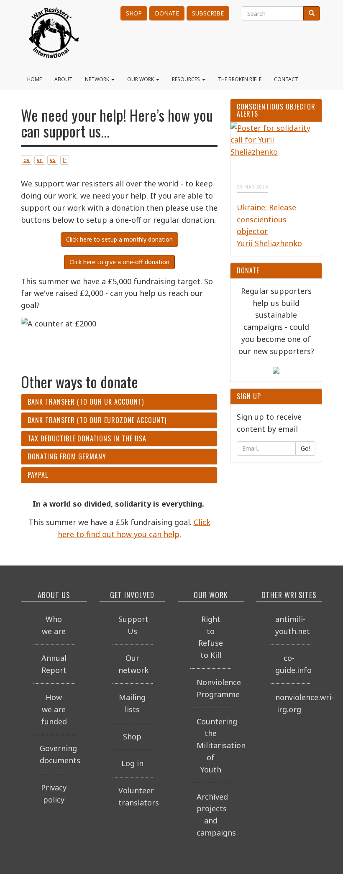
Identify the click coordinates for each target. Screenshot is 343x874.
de (26, 159)
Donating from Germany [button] (67, 456)
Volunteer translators (135, 796)
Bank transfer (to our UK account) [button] (86, 402)
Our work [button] (141, 79)
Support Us (133, 625)
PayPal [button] (38, 475)
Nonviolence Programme (214, 688)
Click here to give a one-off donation (119, 262)
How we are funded (54, 709)
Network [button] (97, 79)
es (53, 159)
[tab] (119, 402)
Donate (167, 13)
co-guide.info (292, 664)
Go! (305, 448)
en (40, 159)
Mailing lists (132, 703)
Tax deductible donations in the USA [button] (87, 438)
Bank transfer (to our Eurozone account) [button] (97, 420)
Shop (134, 13)
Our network (133, 664)
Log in (132, 763)
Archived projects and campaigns (214, 815)
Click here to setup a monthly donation (119, 239)
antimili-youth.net (292, 625)
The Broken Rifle (239, 79)
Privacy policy (54, 793)
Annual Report (54, 664)
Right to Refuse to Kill (210, 637)
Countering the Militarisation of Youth (214, 745)
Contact (286, 79)
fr (65, 159)
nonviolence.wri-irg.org (292, 703)
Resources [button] (186, 79)
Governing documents (57, 754)
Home (34, 79)
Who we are (54, 625)
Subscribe (208, 13)
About (63, 79)
